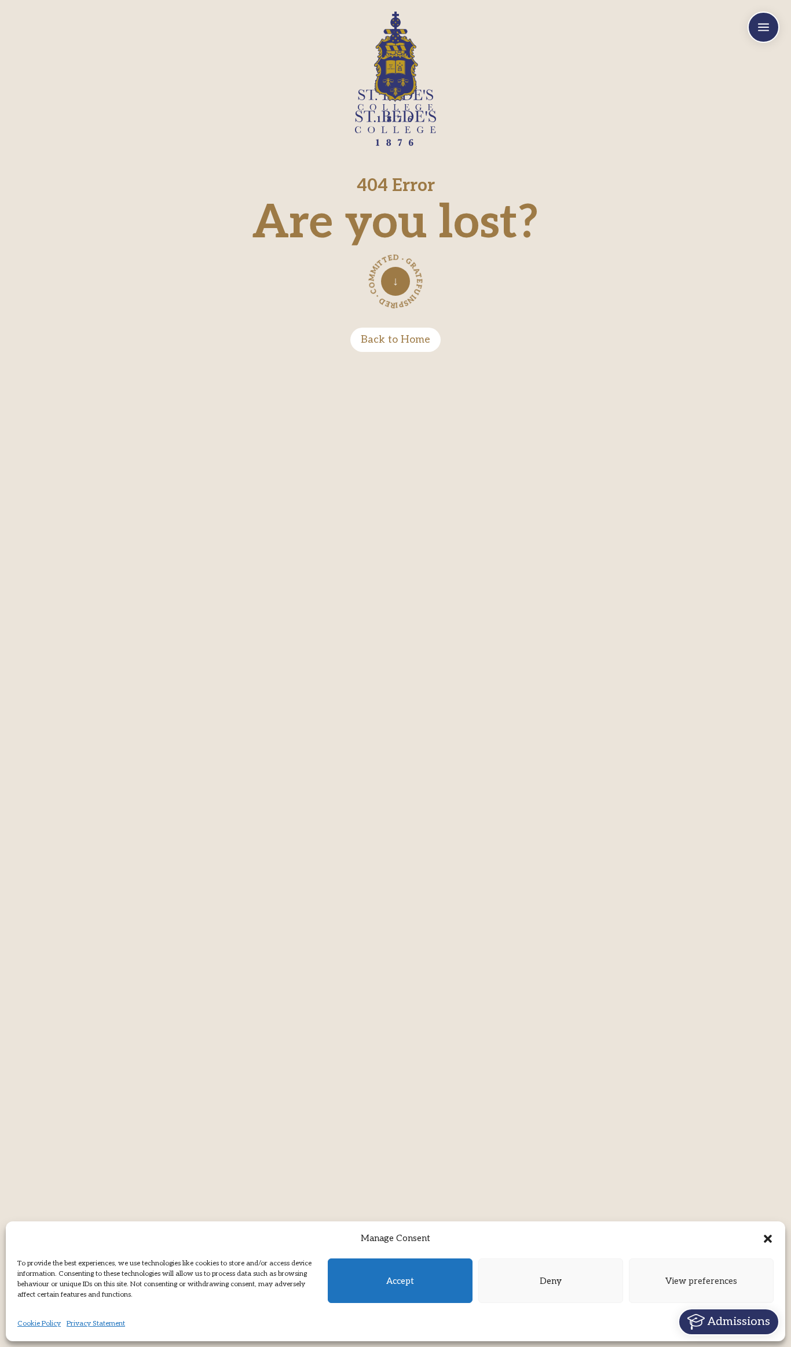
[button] (768, 1239)
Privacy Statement (96, 1323)
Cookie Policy (39, 1323)
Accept (400, 1281)
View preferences (701, 1281)
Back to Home (395, 339)
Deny (551, 1281)
